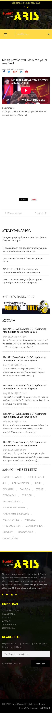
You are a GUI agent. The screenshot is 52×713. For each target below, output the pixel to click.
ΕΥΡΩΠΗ (27, 495)
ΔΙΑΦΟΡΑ (6, 620)
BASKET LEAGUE (12, 477)
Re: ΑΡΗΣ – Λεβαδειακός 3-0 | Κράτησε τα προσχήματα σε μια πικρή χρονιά (24, 330)
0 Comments (8, 107)
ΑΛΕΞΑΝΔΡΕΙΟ (20, 483)
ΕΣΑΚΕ (39, 489)
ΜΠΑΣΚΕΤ (31, 519)
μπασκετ (8, 531)
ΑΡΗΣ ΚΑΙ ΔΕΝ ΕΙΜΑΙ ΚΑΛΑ (13, 69)
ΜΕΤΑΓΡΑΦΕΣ (11, 519)
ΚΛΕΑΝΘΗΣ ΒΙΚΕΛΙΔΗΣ (16, 513)
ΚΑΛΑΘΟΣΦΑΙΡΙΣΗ (14, 507)
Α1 (4, 483)
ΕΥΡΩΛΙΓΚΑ (9, 495)
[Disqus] (26, 157)
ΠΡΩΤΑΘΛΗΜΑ (12, 525)
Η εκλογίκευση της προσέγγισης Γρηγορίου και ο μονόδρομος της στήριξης (25, 249)
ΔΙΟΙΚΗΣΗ (8, 489)
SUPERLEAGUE (36, 477)
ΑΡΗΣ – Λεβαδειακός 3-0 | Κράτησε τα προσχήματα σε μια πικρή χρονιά (22, 281)
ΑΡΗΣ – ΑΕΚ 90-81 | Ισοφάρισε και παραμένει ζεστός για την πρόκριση (21, 270)
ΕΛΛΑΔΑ (25, 489)
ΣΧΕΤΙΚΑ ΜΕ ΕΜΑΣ (10, 610)
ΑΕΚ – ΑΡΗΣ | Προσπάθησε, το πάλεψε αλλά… (23, 260)
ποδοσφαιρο (25, 531)
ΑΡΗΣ (38, 483)
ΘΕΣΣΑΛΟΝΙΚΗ (11, 501)
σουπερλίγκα (10, 537)
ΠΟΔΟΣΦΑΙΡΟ (8, 613)
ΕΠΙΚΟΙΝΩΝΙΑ (8, 627)
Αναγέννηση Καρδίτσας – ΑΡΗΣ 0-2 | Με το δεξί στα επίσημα (25, 239)
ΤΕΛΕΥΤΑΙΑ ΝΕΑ (9, 624)
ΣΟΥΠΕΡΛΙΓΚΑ (34, 525)
